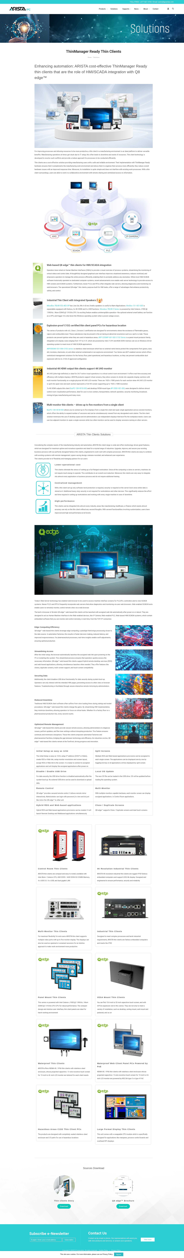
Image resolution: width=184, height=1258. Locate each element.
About (145, 9)
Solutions (114, 9)
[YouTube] (181, 632)
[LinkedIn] (181, 623)
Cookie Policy (103, 1250)
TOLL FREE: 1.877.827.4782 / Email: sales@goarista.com (152, 2)
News (136, 9)
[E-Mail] (181, 637)
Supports (125, 9)
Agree (118, 1254)
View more (147, 1239)
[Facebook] (181, 618)
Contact (155, 9)
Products (102, 9)
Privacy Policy (116, 1250)
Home (90, 57)
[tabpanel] (92, 28)
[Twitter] (181, 627)
